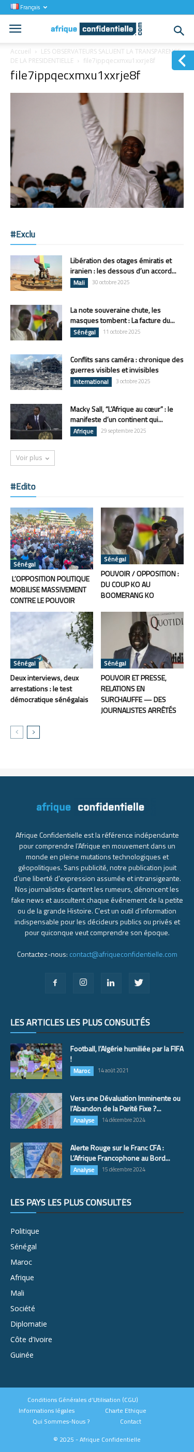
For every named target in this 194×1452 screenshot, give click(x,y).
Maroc (82, 1070)
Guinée (22, 1355)
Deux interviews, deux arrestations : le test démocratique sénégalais (49, 688)
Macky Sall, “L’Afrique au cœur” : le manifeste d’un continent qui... (121, 414)
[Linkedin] (111, 983)
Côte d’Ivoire (31, 1339)
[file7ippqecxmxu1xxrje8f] (97, 205)
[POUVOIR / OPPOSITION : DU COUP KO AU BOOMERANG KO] (142, 536)
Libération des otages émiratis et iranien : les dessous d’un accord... (123, 265)
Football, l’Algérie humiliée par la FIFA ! (127, 1053)
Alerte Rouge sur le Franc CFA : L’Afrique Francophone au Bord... (120, 1152)
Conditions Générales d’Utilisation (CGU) (82, 1400)
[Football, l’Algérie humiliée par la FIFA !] (36, 1061)
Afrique (83, 431)
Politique (24, 1231)
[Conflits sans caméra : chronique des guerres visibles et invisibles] (36, 372)
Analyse (84, 1120)
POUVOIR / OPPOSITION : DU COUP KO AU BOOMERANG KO (140, 584)
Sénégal (84, 332)
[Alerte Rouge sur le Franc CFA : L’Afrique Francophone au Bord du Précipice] (36, 1160)
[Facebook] (55, 983)
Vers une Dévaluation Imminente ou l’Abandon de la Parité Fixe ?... (125, 1103)
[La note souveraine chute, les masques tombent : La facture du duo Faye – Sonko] (36, 322)
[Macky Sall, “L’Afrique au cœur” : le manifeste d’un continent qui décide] (36, 421)
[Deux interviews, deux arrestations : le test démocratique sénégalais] (51, 640)
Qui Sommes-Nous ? (61, 1421)
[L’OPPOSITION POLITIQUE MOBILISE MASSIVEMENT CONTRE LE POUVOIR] (51, 538)
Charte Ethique (125, 1410)
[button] (179, 31)
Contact (130, 1421)
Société (22, 1308)
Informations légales (46, 1410)
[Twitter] (139, 983)
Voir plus (29, 457)
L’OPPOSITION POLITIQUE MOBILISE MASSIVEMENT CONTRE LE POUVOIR (49, 589)
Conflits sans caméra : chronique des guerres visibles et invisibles (127, 364)
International (91, 381)
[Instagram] (83, 983)
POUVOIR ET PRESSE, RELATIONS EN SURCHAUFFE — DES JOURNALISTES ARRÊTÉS (138, 693)
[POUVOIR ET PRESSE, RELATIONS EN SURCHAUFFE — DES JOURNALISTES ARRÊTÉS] (142, 640)
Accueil (20, 51)
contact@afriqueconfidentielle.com (123, 954)
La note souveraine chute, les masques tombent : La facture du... (122, 314)
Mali (79, 282)
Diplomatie (28, 1324)
